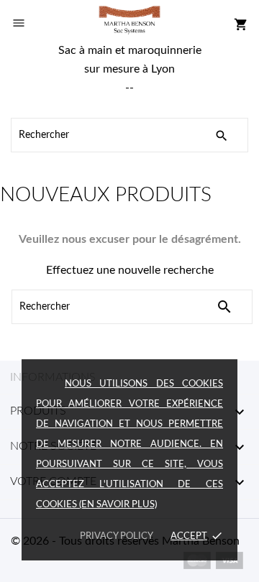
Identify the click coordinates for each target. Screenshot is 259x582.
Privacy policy (116, 536)
